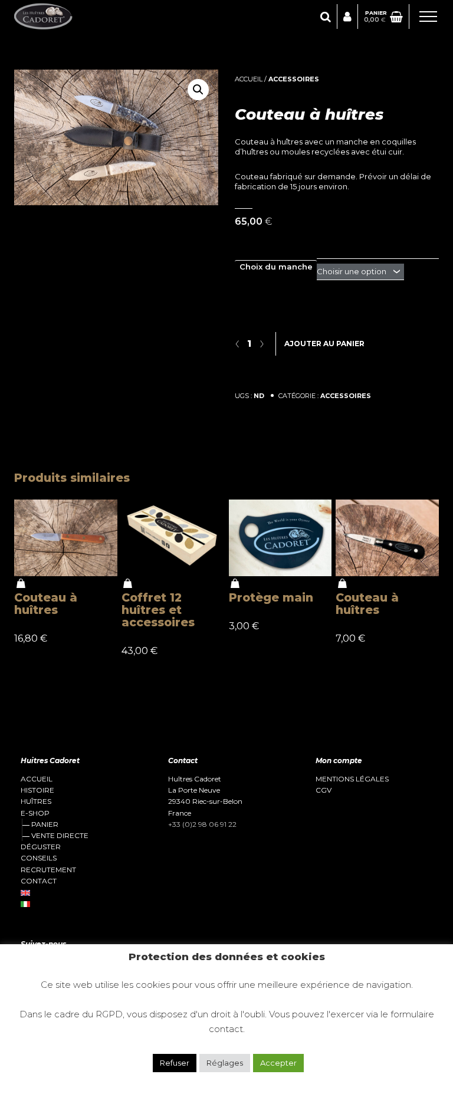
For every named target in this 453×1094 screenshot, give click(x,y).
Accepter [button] (278, 1062)
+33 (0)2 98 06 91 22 (202, 824)
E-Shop (35, 813)
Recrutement (48, 870)
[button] (198, 89)
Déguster (41, 847)
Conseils (39, 858)
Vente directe (59, 835)
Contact (39, 881)
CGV (323, 790)
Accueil (248, 79)
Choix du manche (276, 266)
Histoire (37, 790)
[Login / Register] (347, 16)
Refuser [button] (174, 1062)
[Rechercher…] (325, 16)
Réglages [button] (224, 1062)
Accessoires (293, 79)
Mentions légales (352, 779)
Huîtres (36, 801)
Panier (44, 824)
